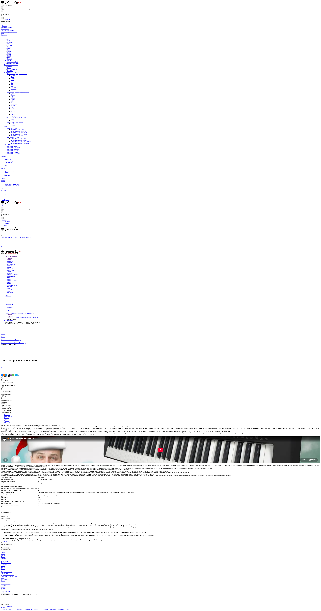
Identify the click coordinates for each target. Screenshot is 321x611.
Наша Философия (9, 161)
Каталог (3, 552)
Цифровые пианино (6, 572)
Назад (10, 258)
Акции (3, 554)
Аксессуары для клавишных (9, 576)
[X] (9, 375)
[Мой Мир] (6, 375)
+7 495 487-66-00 (5, 19)
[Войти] (1, 242)
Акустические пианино (7, 575)
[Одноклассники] (4, 375)
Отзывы (6, 164)
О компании (7, 159)
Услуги (3, 557)
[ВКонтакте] (2, 375)
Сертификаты (8, 162)
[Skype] (16, 375)
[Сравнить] (1, 371)
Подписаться (4, 547)
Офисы (6, 165)
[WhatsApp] (13, 375)
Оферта (3, 607)
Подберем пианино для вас (11, 185)
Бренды (3, 555)
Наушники (4, 579)
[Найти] (2, 18)
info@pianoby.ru (8, 320)
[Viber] (11, 375)
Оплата (6, 174)
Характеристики (8, 416)
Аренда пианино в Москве (11, 184)
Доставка (6, 172)
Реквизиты (7, 175)
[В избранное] (1, 369)
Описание (7, 415)
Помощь (3, 581)
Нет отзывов (4, 368)
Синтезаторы (4, 573)
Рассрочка (7, 422)
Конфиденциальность (7, 606)
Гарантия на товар (9, 171)
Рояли (2, 578)
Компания (3, 558)
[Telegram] (18, 375)
